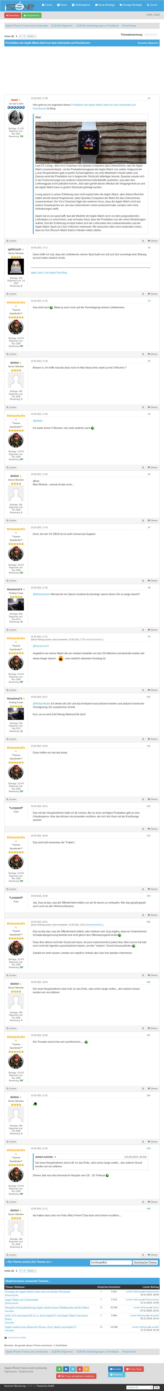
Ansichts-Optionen (148, 43)
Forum (48, 5)
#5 (149, 414)
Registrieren (32, 15)
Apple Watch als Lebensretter (21, 1299)
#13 (148, 836)
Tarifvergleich (82, 5)
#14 (148, 896)
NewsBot (9, 1311)
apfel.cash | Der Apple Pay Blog (49, 272)
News (63, 5)
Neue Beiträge (106, 5)
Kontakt (116, 1369)
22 (101, 1307)
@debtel (37, 420)
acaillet (155, 1327)
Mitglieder (118, 1374)
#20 (148, 1209)
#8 (149, 588)
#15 (148, 922)
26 (101, 1327)
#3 (149, 301)
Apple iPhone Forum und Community (27, 25)
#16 (148, 982)
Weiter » (31, 36)
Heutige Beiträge (132, 5)
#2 (149, 248)
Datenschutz (26, 1371)
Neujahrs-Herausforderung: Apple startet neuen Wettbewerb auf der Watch (47, 1307)
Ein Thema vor (41, 1261)
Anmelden (13, 15)
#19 (148, 1148)
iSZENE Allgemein (62, 25)
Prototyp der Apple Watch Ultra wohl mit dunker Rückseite (37, 1291)
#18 (148, 1095)
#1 (149, 98)
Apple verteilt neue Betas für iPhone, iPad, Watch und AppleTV (40, 1327)
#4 (149, 361)
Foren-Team (135, 1369)
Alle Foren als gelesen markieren (77, 1376)
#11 (148, 746)
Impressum (10, 1371)
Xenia (156, 1307)
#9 (149, 637)
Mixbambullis (96, 639)
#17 (148, 1035)
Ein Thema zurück (19, 1261)
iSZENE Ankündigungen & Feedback (97, 25)
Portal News (129, 25)
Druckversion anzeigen (17, 1337)
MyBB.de (31, 1386)
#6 (149, 474)
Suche (153, 5)
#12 (148, 806)
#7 (149, 527)
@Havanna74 (41, 646)
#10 (148, 697)
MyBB (51, 1386)
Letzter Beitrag (133, 1291)
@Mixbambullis (41, 594)
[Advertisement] (82, 70)
